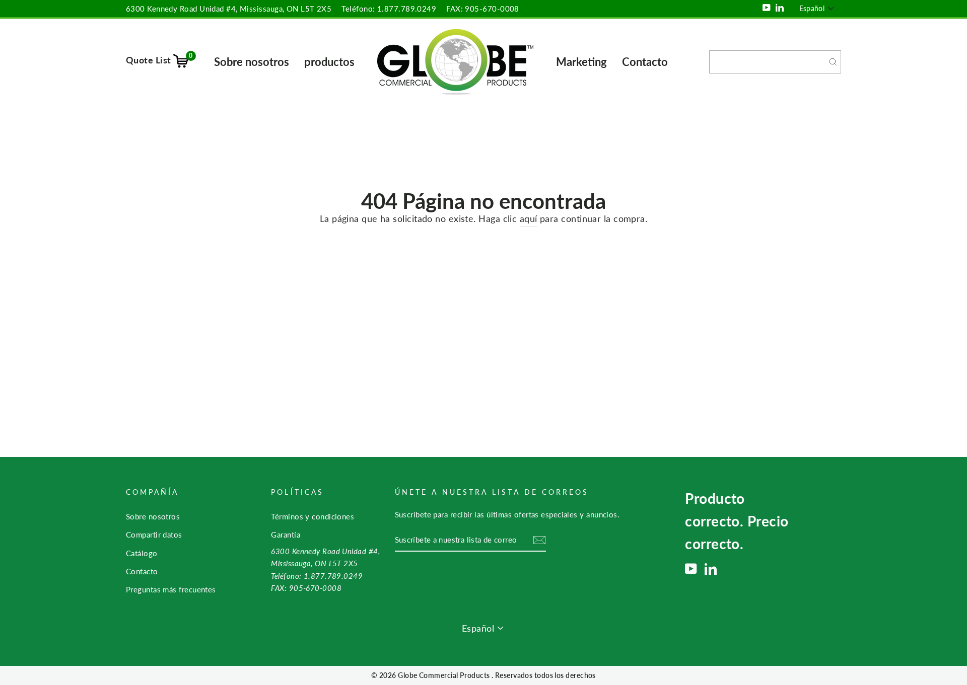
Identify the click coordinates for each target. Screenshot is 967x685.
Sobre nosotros (251, 61)
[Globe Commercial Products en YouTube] (691, 569)
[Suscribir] (539, 540)
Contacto (645, 61)
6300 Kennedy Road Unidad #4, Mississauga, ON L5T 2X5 (228, 8)
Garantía (285, 534)
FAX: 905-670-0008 (482, 8)
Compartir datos (154, 534)
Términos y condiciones (312, 516)
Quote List (159, 59)
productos (329, 61)
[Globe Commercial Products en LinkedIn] (711, 569)
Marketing (581, 61)
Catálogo (142, 553)
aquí (528, 218)
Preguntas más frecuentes (171, 589)
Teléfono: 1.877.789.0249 (388, 8)
